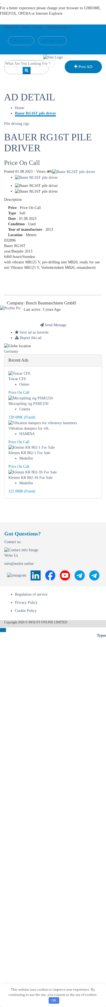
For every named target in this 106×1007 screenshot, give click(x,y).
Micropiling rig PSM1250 (28, 404)
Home (19, 108)
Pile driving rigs (16, 124)
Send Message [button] (55, 325)
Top (3, 630)
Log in (23, 41)
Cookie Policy (26, 611)
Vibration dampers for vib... (30, 428)
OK (53, 1000)
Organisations (58, 27)
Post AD (84, 66)
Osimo (24, 384)
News (25, 27)
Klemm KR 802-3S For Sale (30, 478)
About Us (11, 27)
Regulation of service (31, 594)
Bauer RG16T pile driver (35, 113)
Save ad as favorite (33, 332)
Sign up (54, 41)
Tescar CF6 (17, 379)
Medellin (26, 458)
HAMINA (27, 434)
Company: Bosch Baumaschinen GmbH (41, 303)
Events (38, 27)
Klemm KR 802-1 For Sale (29, 453)
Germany (11, 351)
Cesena (24, 409)
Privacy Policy (26, 602)
